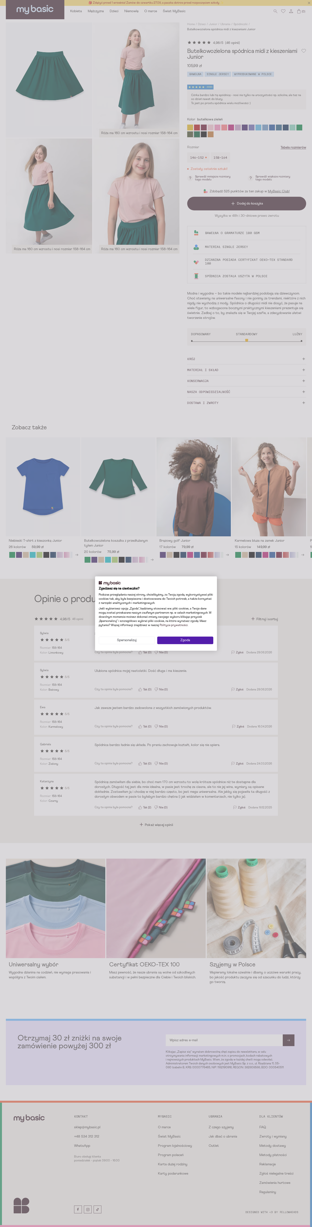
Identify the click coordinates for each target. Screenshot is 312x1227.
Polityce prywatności (174, 625)
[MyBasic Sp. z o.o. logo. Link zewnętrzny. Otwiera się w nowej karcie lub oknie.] (110, 583)
